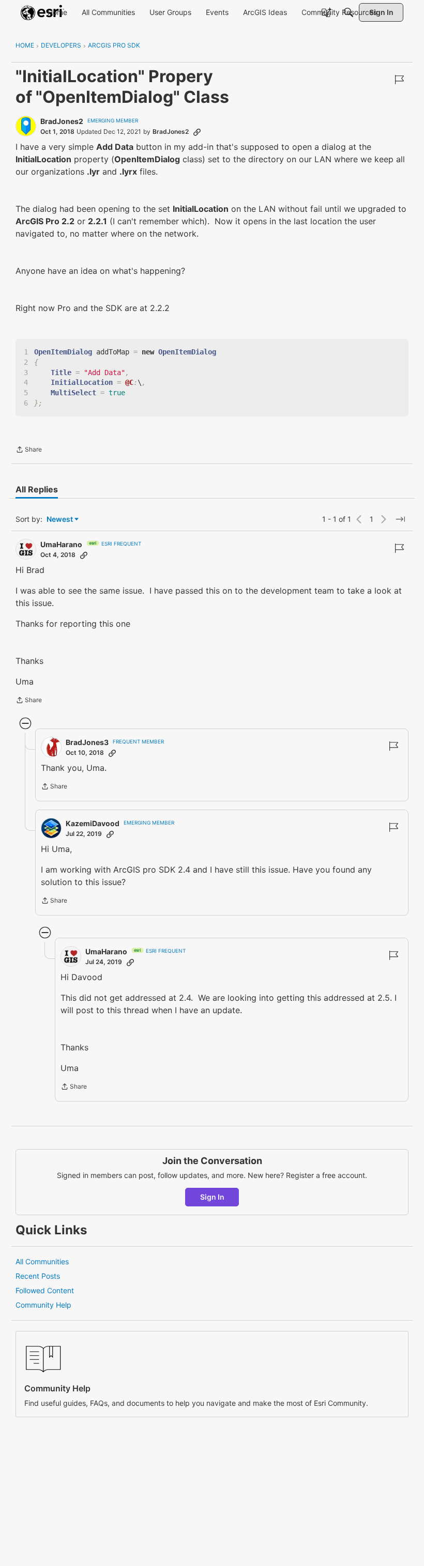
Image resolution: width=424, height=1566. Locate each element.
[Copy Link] (197, 131)
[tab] (36, 489)
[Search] (348, 12)
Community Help (43, 1304)
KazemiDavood (92, 823)
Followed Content (45, 1290)
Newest (60, 519)
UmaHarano (61, 544)
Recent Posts (38, 1276)
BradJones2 (61, 121)
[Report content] (399, 79)
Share (29, 450)
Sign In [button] (212, 1196)
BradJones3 (87, 742)
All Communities (42, 1261)
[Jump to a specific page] (400, 519)
